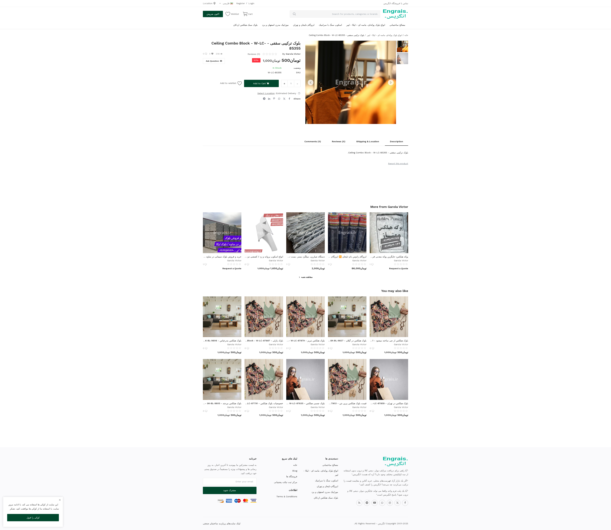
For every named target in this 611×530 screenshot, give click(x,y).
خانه (406, 35)
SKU (298, 72)
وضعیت (297, 68)
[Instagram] (390, 503)
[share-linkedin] (269, 99)
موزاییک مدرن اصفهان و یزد (275, 25)
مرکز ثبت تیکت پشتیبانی (285, 482)
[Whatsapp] (382, 503)
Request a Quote (398, 268)
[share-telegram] (264, 99)
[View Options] (403, 225)
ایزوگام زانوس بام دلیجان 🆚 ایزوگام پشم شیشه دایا (347, 256)
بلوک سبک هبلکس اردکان (245, 25)
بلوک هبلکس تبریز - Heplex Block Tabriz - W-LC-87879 (305, 340)
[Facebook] (405, 503)
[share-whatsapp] (279, 99)
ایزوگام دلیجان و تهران (303, 25)
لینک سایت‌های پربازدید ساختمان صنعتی (221, 523)
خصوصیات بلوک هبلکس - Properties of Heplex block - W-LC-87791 (264, 403)
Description (396, 141)
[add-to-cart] (403, 309)
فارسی (225, 3)
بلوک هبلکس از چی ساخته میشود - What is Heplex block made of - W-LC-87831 (389, 340)
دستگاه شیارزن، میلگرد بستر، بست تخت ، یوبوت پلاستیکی (305, 256)
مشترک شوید (229, 490)
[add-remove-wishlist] (403, 217)
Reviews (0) (338, 141)
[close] (59, 500)
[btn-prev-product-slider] (310, 82)
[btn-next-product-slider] (391, 82)
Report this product (398, 163)
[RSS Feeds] (359, 503)
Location (208, 3)
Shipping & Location (367, 141)
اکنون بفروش (213, 14)
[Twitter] (397, 503)
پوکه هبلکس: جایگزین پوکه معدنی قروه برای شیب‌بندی (389, 256)
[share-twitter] (284, 99)
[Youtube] (375, 503)
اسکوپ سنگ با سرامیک (330, 25)
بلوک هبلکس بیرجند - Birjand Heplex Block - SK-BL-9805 (222, 403)
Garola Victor (293, 54)
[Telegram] (367, 503)
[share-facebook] (289, 99)
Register (240, 3)
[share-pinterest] (274, 99)
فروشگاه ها (291, 476)
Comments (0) (312, 141)
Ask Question (212, 61)
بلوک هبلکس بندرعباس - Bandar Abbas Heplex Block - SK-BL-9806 (222, 340)
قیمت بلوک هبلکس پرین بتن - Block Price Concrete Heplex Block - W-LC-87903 (347, 403)
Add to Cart (259, 83)
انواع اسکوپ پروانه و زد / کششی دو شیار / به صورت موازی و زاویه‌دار (264, 256)
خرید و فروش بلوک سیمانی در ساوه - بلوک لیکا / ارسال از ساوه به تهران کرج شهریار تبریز (222, 256)
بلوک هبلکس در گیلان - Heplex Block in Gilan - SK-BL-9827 (347, 340)
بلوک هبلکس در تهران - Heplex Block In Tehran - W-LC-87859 (389, 403)
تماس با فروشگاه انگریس (395, 3)
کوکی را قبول (33, 517)
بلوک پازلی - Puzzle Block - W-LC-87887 (264, 340)
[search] (294, 14)
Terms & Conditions (286, 496)
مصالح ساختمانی (397, 25)
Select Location (266, 93)
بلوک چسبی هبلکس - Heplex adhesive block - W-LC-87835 (305, 403)
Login (251, 3)
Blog (294, 470)
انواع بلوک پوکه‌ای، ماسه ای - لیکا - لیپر (365, 25)
